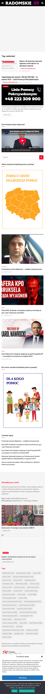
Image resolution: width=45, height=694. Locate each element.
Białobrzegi (8, 573)
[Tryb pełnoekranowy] (41, 150)
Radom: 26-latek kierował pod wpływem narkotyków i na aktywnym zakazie (30, 63)
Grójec (7, 580)
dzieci (6, 576)
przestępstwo (26, 616)
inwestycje (8, 583)
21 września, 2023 (25, 71)
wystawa (19, 633)
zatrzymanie (32, 633)
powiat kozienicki (26, 605)
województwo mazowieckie (13, 630)
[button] (42, 657)
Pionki (21, 594)
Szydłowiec (8, 626)
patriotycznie (9, 594)
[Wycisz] (37, 150)
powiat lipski (8, 608)
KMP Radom (21, 583)
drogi (36, 573)
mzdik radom (31, 591)
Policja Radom (9, 598)
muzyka (18, 591)
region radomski (10, 623)
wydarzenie (32, 630)
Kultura (7, 591)
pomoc (23, 598)
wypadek (7, 633)
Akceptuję (22, 678)
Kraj (3, 307)
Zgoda (14, 691)
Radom (5, 553)
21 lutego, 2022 (24, 82)
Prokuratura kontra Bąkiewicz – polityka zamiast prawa (22, 269)
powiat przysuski (24, 608)
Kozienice (19, 587)
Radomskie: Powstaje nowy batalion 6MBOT (18, 528)
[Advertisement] (22, 29)
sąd (19, 626)
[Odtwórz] (4, 150)
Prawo (5, 86)
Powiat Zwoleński (10, 616)
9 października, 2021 (8, 562)
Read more (7, 115)
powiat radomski (10, 612)
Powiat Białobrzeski (32, 601)
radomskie (20, 619)
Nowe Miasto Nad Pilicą (11, 524)
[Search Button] (41, 157)
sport (23, 623)
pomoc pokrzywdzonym (12, 601)
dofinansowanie (23, 573)
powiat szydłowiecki (28, 612)
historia (17, 580)
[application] (22, 140)
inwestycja (30, 580)
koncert (34, 583)
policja (32, 594)
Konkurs (7, 587)
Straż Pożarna (36, 623)
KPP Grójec (33, 587)
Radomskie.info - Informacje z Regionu (25, 501)
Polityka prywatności (27, 691)
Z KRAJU (4, 266)
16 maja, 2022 (6, 530)
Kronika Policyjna (8, 61)
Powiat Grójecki (10, 605)
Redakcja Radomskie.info (28, 68)
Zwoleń (7, 637)
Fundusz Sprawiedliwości (23, 576)
